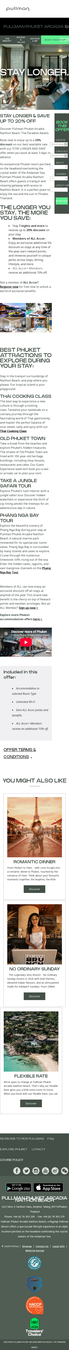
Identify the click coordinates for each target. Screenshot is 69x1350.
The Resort (7, 40)
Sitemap (27, 1246)
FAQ (50, 1138)
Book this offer (55, 40)
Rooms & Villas (21, 39)
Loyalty (38, 1149)
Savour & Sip (35, 40)
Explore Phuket (14, 1149)
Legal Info (59, 1246)
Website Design (34, 1250)
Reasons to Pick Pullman (22, 1138)
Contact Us (42, 1246)
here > (38, 619)
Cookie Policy (11, 1160)
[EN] (65, 26)
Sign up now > (29, 608)
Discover (34, 889)
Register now (9, 287)
